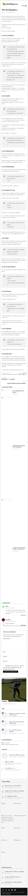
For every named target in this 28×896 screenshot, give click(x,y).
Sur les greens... (13, 716)
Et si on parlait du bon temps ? (6, 392)
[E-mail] (15, 890)
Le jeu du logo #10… (10, 768)
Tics (10, 373)
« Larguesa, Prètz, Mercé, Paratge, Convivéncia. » (6, 549)
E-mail (5, 656)
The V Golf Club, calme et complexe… (4, 731)
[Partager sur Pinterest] (25, 373)
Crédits (3, 893)
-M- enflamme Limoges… (11, 796)
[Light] (8, 809)
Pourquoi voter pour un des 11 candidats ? (6, 447)
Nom (4, 651)
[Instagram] (6, 890)
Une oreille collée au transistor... (13, 763)
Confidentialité (8, 893)
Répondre (23, 615)
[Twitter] (3, 890)
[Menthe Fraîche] (10, 6)
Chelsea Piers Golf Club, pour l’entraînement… (4, 723)
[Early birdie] (20, 833)
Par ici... (4, 12)
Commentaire (7, 638)
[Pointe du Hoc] (20, 809)
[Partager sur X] (20, 373)
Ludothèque (8, 769)
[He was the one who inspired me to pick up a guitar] (8, 821)
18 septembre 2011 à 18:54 (10, 621)
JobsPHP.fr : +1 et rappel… (8, 379)
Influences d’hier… (9, 761)
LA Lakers (18, 88)
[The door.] (8, 845)
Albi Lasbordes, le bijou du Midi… (13, 882)
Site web (5, 661)
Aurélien (8, 619)
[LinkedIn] (9, 890)
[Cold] (8, 858)
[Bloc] (8, 833)
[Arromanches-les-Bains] (20, 821)
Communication (5, 373)
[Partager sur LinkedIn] (24, 373)
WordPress (22, 892)
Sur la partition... (9, 787)
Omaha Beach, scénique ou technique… (15, 791)
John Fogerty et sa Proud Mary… (13, 785)
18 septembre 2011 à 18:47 (10, 607)
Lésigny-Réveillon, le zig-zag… (4, 756)
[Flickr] (12, 890)
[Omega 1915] (20, 845)
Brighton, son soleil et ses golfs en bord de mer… (4, 715)
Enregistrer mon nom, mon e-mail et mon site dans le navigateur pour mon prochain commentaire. (13, 667)
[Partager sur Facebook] (22, 373)
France (3, 120)
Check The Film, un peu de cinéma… (16, 383)
